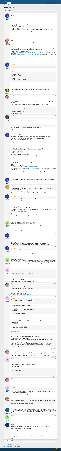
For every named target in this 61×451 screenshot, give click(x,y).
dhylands (6, 8)
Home (6, 2)
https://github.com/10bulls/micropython (17, 142)
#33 (55, 177)
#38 (55, 246)
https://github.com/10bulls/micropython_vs (17, 144)
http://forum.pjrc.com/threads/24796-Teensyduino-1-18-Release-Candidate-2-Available (24, 99)
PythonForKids (26, 410)
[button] (16, 3)
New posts (5, 4)
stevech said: (13, 248)
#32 (55, 133)
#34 (55, 185)
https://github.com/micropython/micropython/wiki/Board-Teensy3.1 (21, 294)
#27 (55, 38)
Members (18, 2)
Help (52, 448)
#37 (55, 233)
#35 (55, 194)
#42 (55, 296)
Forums (9, 2)
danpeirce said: (13, 285)
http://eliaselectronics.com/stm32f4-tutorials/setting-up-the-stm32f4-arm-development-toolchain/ (35, 361)
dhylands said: (13, 64)
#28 (55, 62)
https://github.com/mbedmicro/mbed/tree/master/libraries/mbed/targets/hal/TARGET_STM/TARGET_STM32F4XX (28, 52)
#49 (55, 415)
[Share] (54, 13)
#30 (55, 95)
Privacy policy (49, 448)
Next (11, 440)
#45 (55, 378)
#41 (55, 283)
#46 (55, 385)
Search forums (10, 4)
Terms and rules (45, 448)
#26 (55, 13)
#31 (55, 115)
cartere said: (13, 196)
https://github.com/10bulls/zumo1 (16, 151)
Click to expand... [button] (33, 374)
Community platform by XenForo (30, 450)
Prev (5, 440)
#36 (55, 220)
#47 (55, 397)
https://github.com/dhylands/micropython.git (21, 45)
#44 (55, 358)
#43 (55, 350)
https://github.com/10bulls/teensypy (16, 201)
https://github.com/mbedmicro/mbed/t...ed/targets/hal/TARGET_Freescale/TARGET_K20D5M (25, 54)
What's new (13, 2)
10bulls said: (13, 187)
